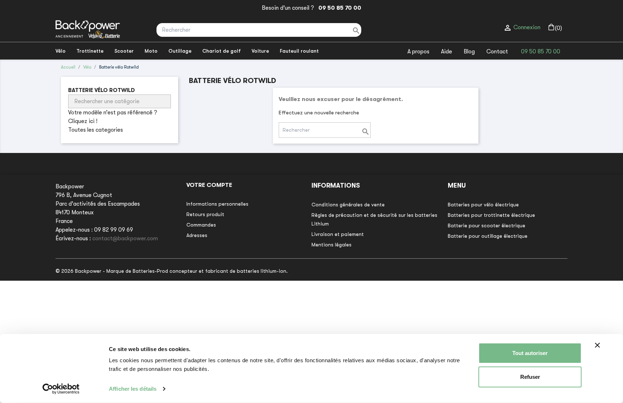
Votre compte (209, 185)
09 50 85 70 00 (338, 8)
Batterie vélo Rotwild (101, 90)
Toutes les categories (95, 130)
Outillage (179, 51)
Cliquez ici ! (82, 121)
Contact (497, 51)
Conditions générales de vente (348, 204)
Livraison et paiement (338, 234)
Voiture (260, 51)
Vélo (61, 51)
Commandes (201, 225)
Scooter (124, 51)
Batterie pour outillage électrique (487, 236)
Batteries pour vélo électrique (483, 204)
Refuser (530, 376)
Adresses (196, 235)
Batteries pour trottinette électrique (491, 215)
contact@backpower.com (125, 238)
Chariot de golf (221, 51)
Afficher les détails (132, 389)
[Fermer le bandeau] (597, 345)
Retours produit (205, 214)
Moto (151, 51)
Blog (469, 51)
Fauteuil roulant (299, 51)
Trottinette (89, 51)
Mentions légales (332, 245)
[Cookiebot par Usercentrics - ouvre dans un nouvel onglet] (61, 389)
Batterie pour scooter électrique (486, 225)
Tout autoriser (530, 353)
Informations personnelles (217, 204)
